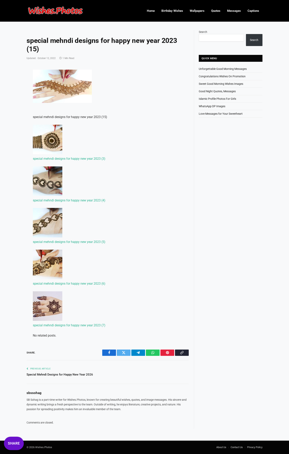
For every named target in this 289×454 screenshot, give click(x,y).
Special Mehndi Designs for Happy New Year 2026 (60, 374)
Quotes (215, 11)
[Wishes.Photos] (55, 11)
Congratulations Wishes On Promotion (222, 76)
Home (151, 11)
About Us (221, 447)
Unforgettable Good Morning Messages (223, 68)
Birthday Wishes (172, 11)
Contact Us (237, 447)
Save (44, 75)
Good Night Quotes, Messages (217, 91)
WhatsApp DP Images (212, 106)
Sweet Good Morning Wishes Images (221, 83)
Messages (234, 11)
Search (203, 31)
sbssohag (34, 393)
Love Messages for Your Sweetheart (221, 113)
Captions (253, 11)
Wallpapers (197, 11)
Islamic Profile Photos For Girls (217, 98)
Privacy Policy (254, 447)
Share (14, 443)
